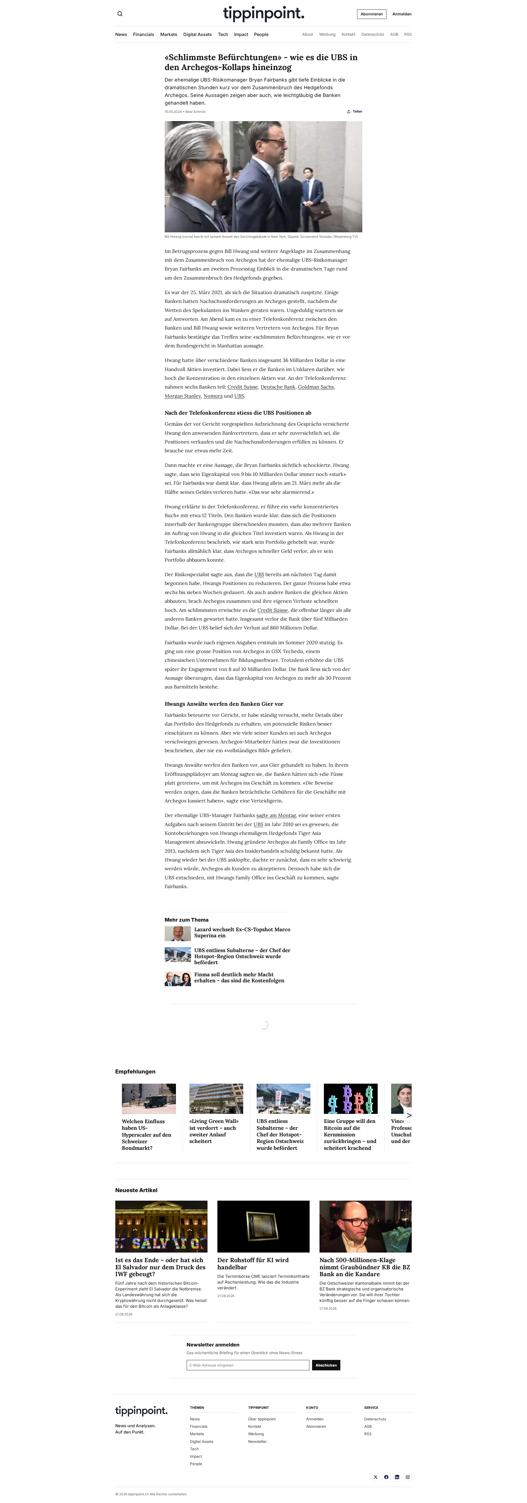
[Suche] (120, 14)
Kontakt (348, 34)
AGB (394, 34)
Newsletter (257, 1441)
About (307, 34)
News (121, 34)
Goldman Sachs (316, 387)
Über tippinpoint (262, 1419)
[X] (375, 1477)
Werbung (327, 34)
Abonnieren (372, 14)
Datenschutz (372, 34)
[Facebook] (386, 1477)
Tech (223, 34)
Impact (241, 34)
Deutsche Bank (278, 387)
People (261, 34)
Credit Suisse (243, 387)
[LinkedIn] (397, 1477)
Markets (168, 34)
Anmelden (402, 14)
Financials (143, 34)
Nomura (213, 396)
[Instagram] (407, 1477)
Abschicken (326, 1365)
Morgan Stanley (183, 396)
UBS (239, 396)
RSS (408, 34)
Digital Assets (197, 34)
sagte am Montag (276, 815)
